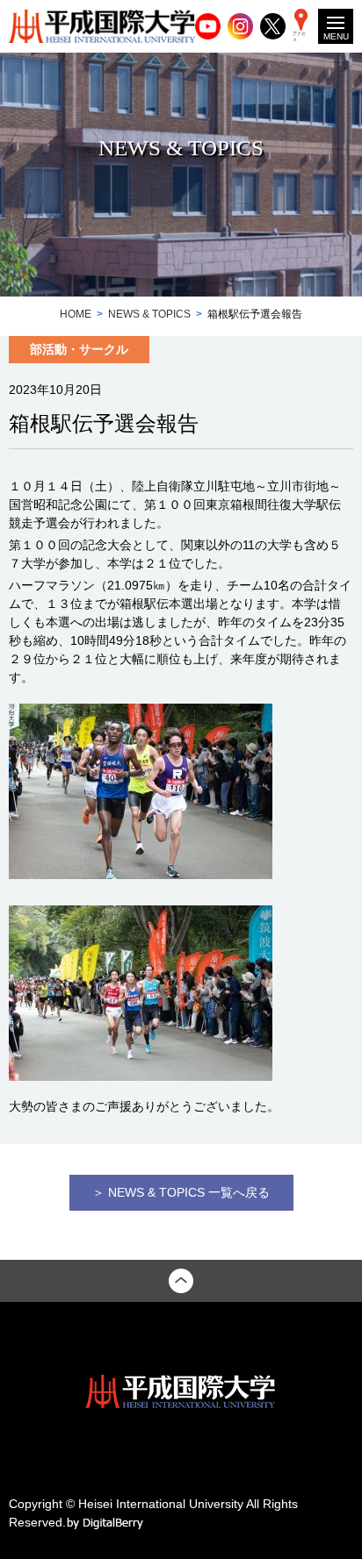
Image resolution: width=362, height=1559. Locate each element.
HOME (75, 314)
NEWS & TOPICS (149, 314)
